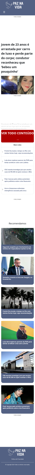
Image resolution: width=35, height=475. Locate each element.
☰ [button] (4, 11)
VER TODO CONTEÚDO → (17, 136)
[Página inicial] (17, 452)
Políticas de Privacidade (17, 459)
